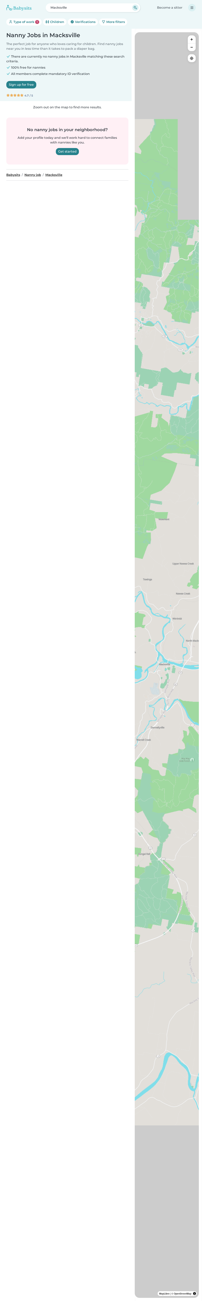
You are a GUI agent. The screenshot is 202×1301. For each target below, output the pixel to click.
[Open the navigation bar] (192, 7)
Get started (67, 151)
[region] (167, 665)
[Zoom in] (192, 39)
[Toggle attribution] (194, 1293)
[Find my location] (192, 58)
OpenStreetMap (182, 1293)
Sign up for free (21, 84)
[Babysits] (19, 7)
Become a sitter (169, 7)
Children (56, 22)
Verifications (84, 22)
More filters (115, 22)
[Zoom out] (192, 47)
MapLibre (164, 1293)
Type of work (25, 22)
